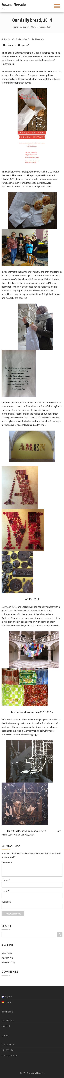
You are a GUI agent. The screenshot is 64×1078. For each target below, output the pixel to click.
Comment (7, 862)
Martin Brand (8, 1044)
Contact (6, 1026)
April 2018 (7, 957)
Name (6, 879)
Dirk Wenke (8, 1050)
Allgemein (24, 27)
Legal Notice (8, 1020)
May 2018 (7, 953)
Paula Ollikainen (10, 1055)
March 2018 (8, 962)
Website (6, 901)
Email (5, 890)
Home (15, 27)
